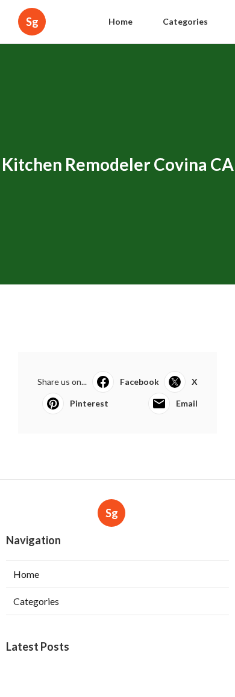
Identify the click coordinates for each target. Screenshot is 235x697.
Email (187, 403)
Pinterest (89, 403)
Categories (185, 21)
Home (120, 21)
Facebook (139, 381)
